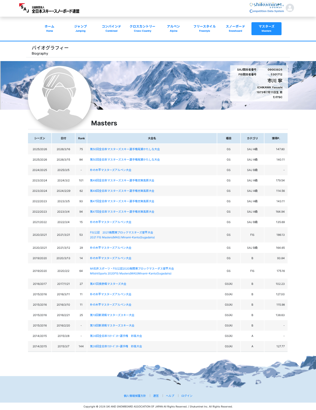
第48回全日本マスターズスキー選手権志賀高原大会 (122, 180)
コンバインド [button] (111, 28)
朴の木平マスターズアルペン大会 (110, 170)
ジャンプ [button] (80, 28)
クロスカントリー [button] (142, 28)
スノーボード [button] (235, 28)
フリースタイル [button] (204, 28)
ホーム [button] (49, 28)
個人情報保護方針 (135, 396)
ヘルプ (170, 396)
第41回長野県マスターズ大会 (108, 284)
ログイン (186, 396)
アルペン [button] (173, 28)
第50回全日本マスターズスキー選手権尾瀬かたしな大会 (125, 149)
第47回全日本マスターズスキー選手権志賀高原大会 (122, 201)
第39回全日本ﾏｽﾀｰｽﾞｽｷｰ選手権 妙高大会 (116, 336)
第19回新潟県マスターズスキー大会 (112, 315)
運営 (156, 396)
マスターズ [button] (267, 28)
